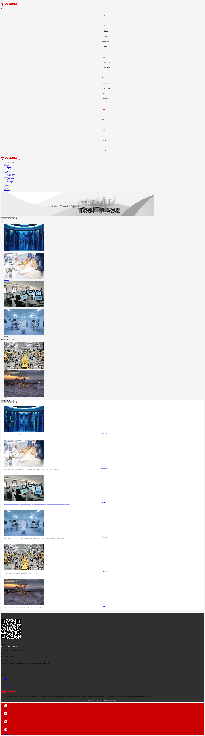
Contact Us (104, 150)
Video (105, 46)
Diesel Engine (105, 83)
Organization (105, 41)
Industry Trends (106, 67)
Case (104, 109)
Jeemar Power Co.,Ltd (91, 700)
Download (104, 119)
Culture (106, 31)
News (104, 57)
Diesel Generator (105, 88)
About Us (104, 25)
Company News (106, 62)
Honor (105, 36)
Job (104, 130)
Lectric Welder (105, 98)
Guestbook (104, 140)
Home (104, 15)
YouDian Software (115, 700)
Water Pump (106, 93)
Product (104, 77)
